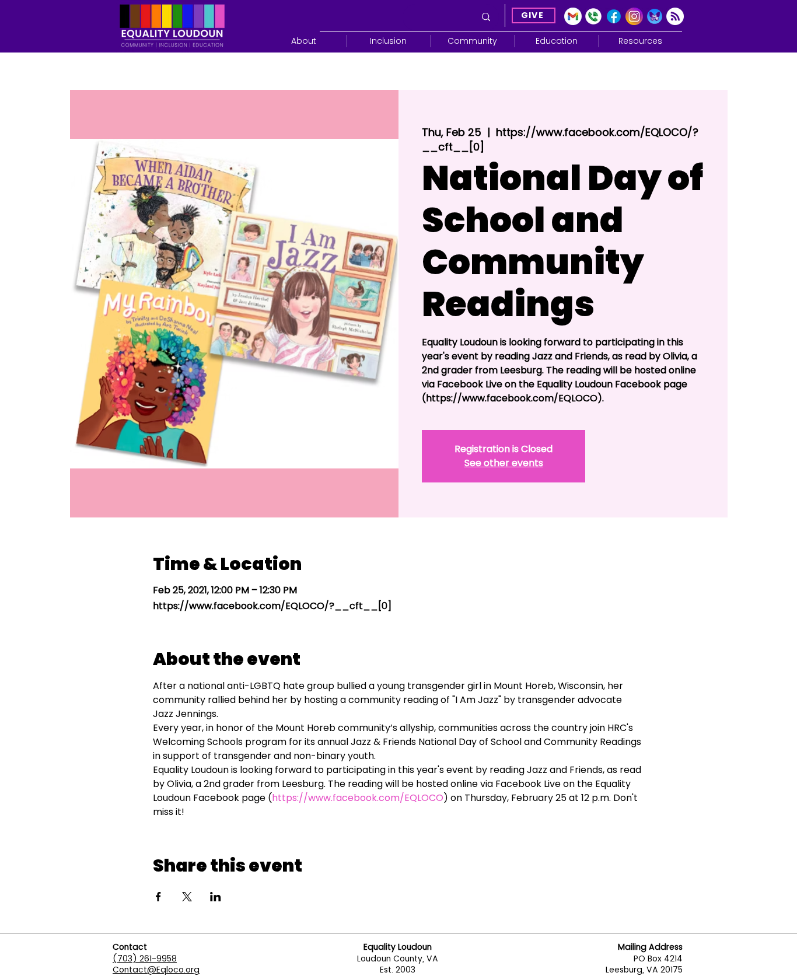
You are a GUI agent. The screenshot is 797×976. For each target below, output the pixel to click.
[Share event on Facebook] (158, 896)
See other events (503, 463)
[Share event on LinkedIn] (215, 896)
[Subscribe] (675, 16)
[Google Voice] (593, 16)
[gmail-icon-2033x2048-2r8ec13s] (573, 16)
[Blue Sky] (654, 16)
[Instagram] (634, 16)
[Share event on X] (187, 896)
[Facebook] (614, 16)
